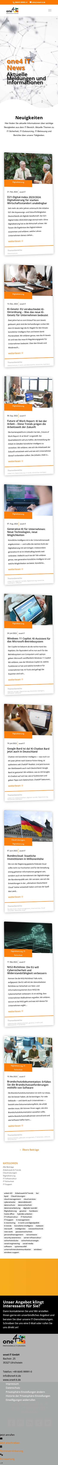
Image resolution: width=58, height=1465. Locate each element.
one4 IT (22, 192)
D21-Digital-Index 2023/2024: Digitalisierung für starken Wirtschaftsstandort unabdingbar (27, 200)
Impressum (12, 1383)
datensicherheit (20, 797)
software (18, 582)
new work (8, 1232)
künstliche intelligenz (43, 364)
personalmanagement (13, 1234)
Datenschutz (13, 1387)
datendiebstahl (24, 1202)
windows (37, 1249)
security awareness (12, 1237)
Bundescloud (12, 909)
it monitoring (9, 1223)
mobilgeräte (20, 1229)
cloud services (35, 908)
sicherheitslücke (11, 1240)
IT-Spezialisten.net (33, 1408)
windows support (11, 1252)
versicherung (12, 1139)
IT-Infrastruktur (10, 1178)
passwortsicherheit (24, 1232)
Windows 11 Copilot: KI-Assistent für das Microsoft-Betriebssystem (28, 640)
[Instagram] (20, 1425)
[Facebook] (11, 1425)
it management (22, 1220)
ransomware (31, 1234)
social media (28, 1243)
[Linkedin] (29, 1425)
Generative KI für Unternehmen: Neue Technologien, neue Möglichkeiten (26, 532)
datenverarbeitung (12, 1208)
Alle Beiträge (8, 1167)
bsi (37, 1193)
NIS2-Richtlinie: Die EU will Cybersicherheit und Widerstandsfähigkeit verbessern (27, 970)
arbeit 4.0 (11, 473)
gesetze (31, 1023)
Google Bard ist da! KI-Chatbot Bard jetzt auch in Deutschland (28, 750)
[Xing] (38, 1425)
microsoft (11, 693)
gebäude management (26, 1137)
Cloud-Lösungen (18, 840)
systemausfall (20, 1246)
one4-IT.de (37, 1404)
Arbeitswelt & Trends (12, 1170)
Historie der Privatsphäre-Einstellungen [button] (28, 1396)
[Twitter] (47, 1425)
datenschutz (9, 1205)
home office (9, 1214)
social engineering (12, 1243)
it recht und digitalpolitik (26, 365)
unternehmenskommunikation (17, 1249)
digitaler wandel (20, 581)
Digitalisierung (18, 182)
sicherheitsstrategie (30, 1240)
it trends (29, 473)
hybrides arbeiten (24, 1214)
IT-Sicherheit (21, 1024)
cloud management (23, 908)
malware (39, 1226)
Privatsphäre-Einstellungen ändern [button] (25, 1392)
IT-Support (7, 1184)
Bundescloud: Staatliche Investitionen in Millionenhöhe (25, 857)
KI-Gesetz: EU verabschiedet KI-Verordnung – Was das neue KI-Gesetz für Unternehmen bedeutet (27, 312)
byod (6, 1196)
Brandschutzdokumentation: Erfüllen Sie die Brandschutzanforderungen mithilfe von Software (29, 1084)
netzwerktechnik (35, 1229)
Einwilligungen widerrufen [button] (20, 1400)
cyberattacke (12, 1023)
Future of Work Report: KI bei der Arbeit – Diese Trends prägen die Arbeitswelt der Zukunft (27, 424)
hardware (33, 1211)
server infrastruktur (32, 1237)
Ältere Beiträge (30, 1149)
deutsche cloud (20, 910)
